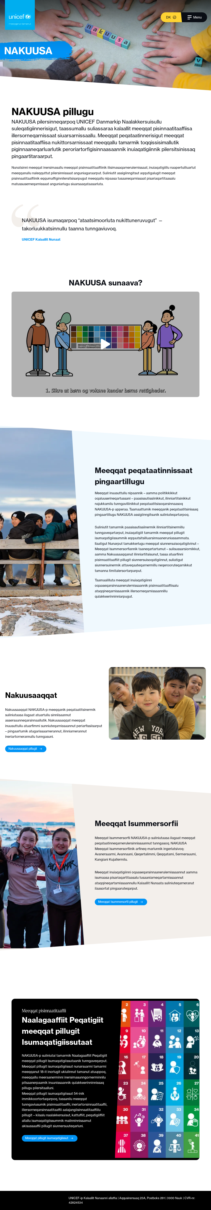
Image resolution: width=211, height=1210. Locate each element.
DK (168, 17)
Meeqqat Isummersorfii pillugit (118, 902)
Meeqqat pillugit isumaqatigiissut (46, 1138)
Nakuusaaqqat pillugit (22, 748)
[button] (105, 344)
